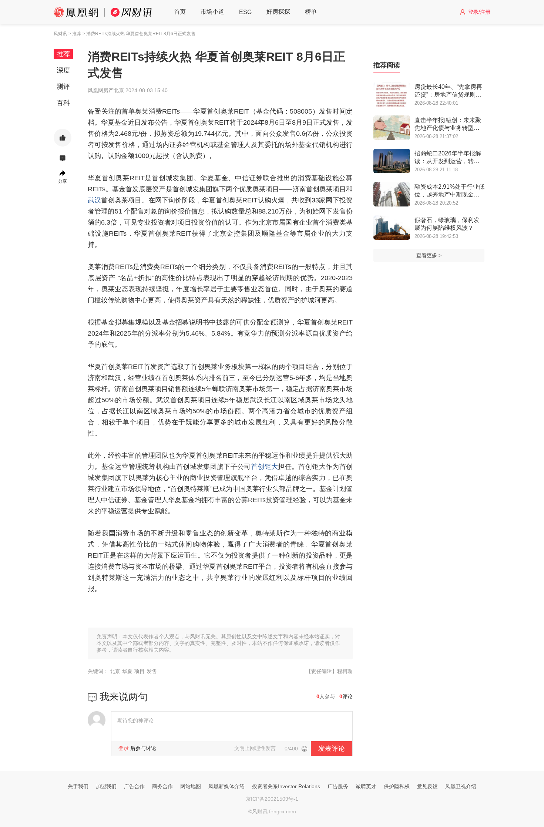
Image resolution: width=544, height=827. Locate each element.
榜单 (311, 12)
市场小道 (212, 12)
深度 (63, 70)
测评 (63, 86)
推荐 (63, 54)
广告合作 (134, 786)
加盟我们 (106, 786)
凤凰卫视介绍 (460, 786)
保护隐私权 (397, 786)
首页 (180, 12)
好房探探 (278, 12)
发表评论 (331, 748)
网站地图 (190, 786)
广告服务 (338, 786)
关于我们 (78, 786)
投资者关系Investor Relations (286, 786)
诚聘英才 (366, 786)
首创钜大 (264, 466)
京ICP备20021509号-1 (272, 799)
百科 (63, 103)
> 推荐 (74, 33)
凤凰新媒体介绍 (226, 786)
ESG (245, 12)
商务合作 (162, 786)
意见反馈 (427, 786)
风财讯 (60, 33)
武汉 (94, 200)
